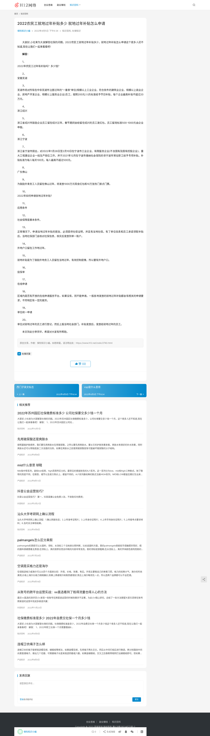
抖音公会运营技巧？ (31, 491)
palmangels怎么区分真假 (35, 540)
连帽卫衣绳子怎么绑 (31, 644)
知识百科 (74, 5)
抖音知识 (21, 503)
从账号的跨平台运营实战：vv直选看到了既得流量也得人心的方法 (62, 592)
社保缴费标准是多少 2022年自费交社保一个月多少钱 (53, 618)
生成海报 (110, 731)
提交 (137, 699)
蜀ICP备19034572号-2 (124, 726)
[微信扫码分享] (131, 731)
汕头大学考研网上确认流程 (35, 514)
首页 (16, 14)
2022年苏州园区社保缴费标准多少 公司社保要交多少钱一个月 (60, 413)
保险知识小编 (23, 30)
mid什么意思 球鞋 (29, 465)
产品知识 (21, 455)
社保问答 (26, 353)
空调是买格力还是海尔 (32, 566)
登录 (22, 699)
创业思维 (48, 5)
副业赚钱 (61, 5)
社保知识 (76, 30)
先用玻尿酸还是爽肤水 (32, 439)
